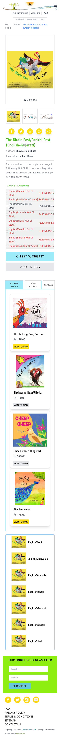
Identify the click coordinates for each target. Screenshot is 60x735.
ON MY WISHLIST (30, 256)
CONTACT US (13, 724)
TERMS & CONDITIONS (19, 716)
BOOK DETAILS (33, 284)
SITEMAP (10, 720)
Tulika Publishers (29, 729)
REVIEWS (48, 285)
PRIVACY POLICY (15, 712)
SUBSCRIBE (20, 686)
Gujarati (17, 25)
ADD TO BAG (30, 267)
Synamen (20, 733)
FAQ (7, 708)
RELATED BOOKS (14, 284)
